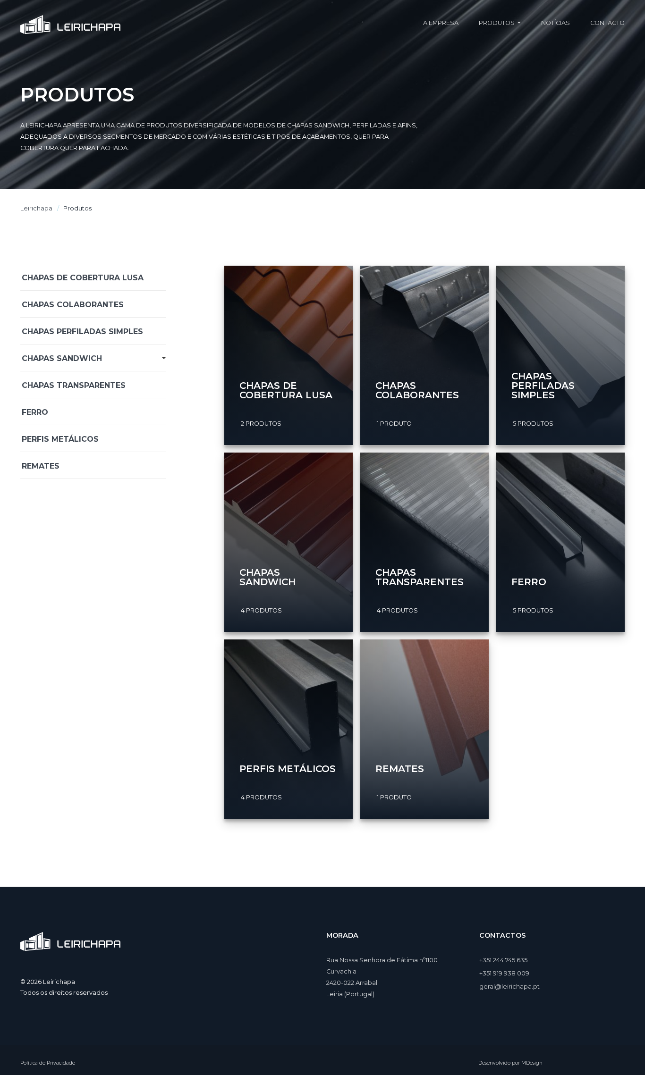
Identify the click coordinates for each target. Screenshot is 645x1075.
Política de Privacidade (47, 1063)
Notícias (555, 22)
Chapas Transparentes (74, 385)
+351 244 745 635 (503, 960)
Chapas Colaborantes (73, 304)
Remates (40, 466)
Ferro (35, 412)
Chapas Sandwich (62, 358)
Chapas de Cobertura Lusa (83, 277)
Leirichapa (36, 208)
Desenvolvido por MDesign (510, 1063)
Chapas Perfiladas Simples (82, 331)
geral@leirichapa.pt (509, 986)
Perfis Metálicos (60, 439)
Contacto (607, 22)
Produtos (497, 22)
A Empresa (440, 22)
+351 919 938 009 (504, 973)
